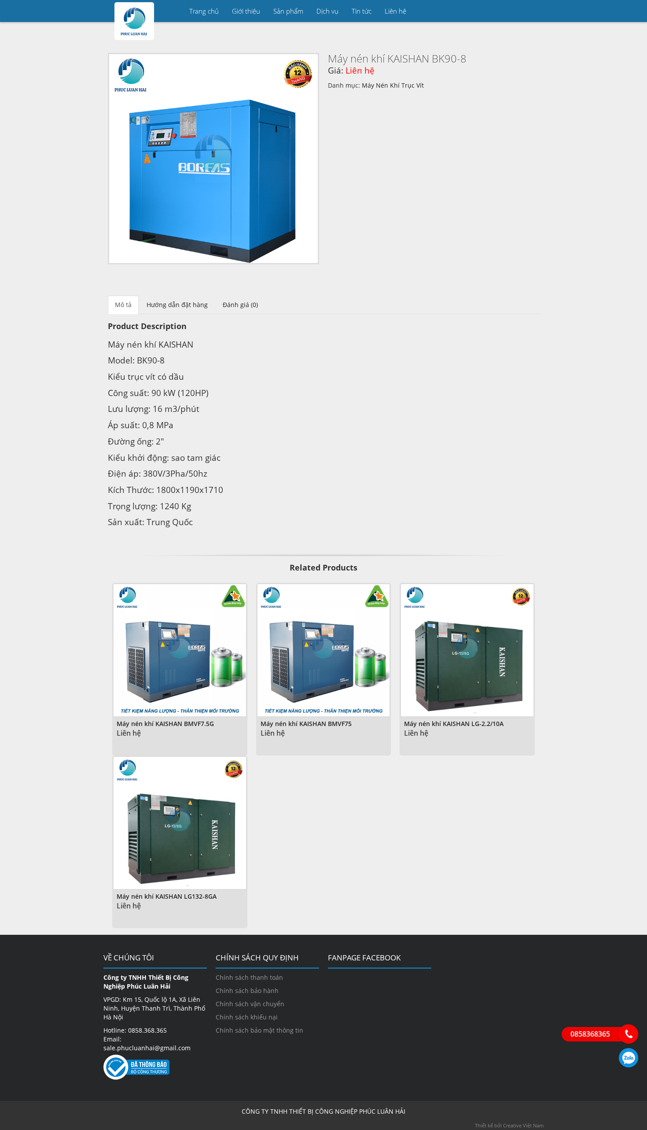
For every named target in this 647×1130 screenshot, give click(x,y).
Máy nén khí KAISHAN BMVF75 (306, 723)
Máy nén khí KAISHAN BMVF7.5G (165, 723)
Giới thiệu (246, 11)
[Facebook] (533, 11)
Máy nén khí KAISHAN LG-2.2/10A (454, 723)
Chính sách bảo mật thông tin (259, 1030)
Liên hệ (395, 11)
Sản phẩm (288, 11)
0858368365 (628, 1057)
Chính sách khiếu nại (247, 1017)
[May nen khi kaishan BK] (213, 158)
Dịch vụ (327, 11)
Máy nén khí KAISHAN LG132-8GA (167, 896)
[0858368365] (628, 1034)
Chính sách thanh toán (249, 977)
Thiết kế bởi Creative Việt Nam (509, 1125)
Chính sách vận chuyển (250, 1004)
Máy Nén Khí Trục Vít (393, 85)
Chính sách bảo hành (247, 990)
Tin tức (361, 11)
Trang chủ (204, 11)
